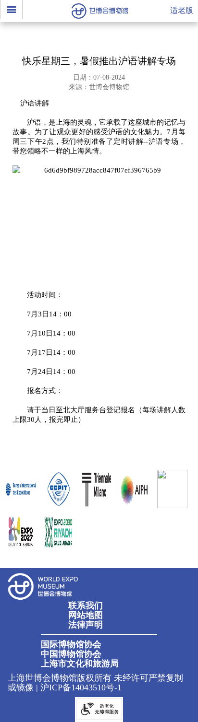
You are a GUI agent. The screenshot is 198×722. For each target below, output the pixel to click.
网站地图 (85, 615)
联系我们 (85, 605)
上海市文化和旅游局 (80, 663)
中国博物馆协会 (71, 654)
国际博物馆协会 (71, 644)
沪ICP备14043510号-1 (81, 687)
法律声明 (85, 624)
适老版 (181, 10)
